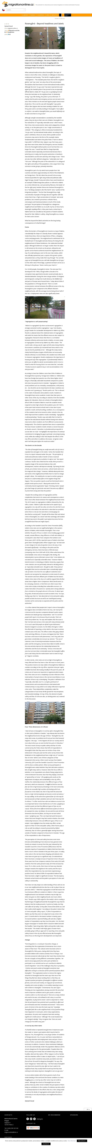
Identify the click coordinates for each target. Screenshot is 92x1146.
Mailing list (40, 1119)
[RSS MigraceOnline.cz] (34, 1119)
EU (10, 34)
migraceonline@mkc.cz (11, 1132)
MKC (66, 15)
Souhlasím (46, 1144)
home (56, 18)
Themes (32, 15)
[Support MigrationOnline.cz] (33, 1128)
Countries (40, 15)
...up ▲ (88, 1109)
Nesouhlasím (82, 1141)
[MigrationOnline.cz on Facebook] (27, 1119)
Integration (11, 32)
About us (55, 15)
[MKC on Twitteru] (31, 1119)
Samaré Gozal (8, 26)
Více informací (72, 1141)
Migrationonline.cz (18, 4)
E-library (25, 15)
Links (48, 15)
